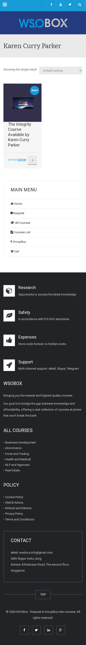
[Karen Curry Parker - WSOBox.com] (43, 22)
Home (17, 203)
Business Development (20, 442)
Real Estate (12, 470)
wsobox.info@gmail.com (36, 552)
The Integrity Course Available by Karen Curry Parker (19, 134)
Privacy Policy (14, 513)
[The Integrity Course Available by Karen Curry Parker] (22, 103)
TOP (43, 594)
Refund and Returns (18, 508)
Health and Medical (18, 459)
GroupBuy (19, 241)
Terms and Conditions (19, 519)
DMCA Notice (14, 502)
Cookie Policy (14, 497)
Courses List (21, 232)
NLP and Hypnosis (17, 465)
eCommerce (13, 448)
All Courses (22, 223)
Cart (16, 251)
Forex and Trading (17, 453)
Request (18, 213)
